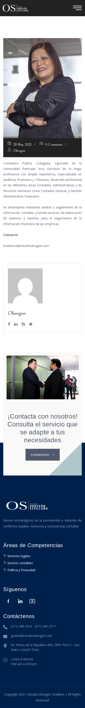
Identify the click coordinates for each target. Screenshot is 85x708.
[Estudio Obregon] (15, 7)
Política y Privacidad (21, 570)
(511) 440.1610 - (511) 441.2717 (33, 626)
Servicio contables (20, 563)
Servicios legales (19, 556)
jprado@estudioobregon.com (31, 636)
